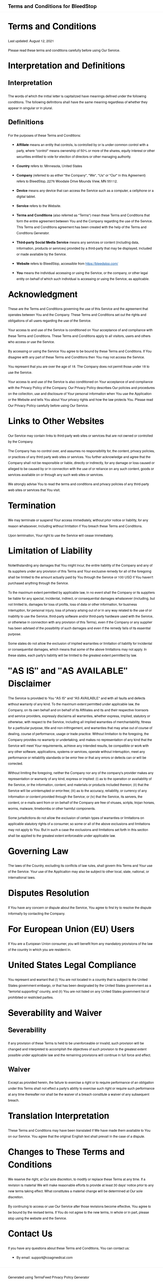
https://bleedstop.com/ (101, 263)
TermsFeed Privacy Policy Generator (61, 1277)
